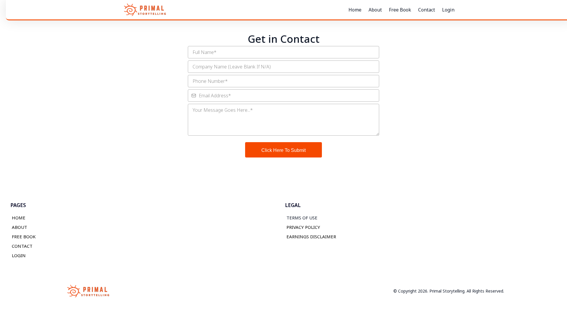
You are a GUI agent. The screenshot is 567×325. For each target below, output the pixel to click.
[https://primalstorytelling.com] (145, 9)
